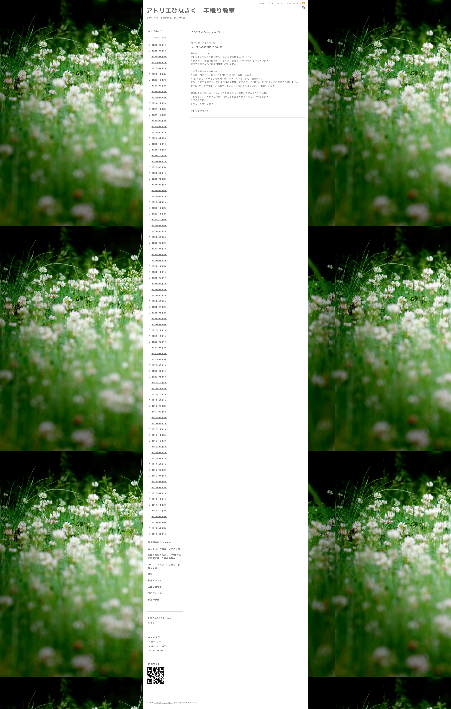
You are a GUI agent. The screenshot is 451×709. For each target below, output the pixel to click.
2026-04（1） (159, 50)
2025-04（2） (159, 91)
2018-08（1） (159, 452)
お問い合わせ (155, 586)
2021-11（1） (159, 272)
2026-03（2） (159, 56)
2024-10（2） (159, 114)
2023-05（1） (159, 184)
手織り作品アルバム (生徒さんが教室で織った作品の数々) (164, 557)
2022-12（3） (159, 208)
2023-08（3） (159, 167)
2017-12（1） (159, 499)
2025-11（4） (159, 74)
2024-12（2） (159, 103)
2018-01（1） (159, 493)
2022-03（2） (159, 254)
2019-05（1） (159, 411)
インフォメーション (158, 37)
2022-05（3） (159, 243)
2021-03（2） (159, 312)
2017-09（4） (159, 516)
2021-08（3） (159, 283)
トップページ (155, 31)
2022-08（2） (159, 231)
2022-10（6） (159, 219)
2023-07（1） (159, 173)
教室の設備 (153, 599)
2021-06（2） (159, 295)
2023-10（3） (159, 155)
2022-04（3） (159, 248)
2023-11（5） (159, 149)
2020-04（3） (159, 359)
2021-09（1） (159, 277)
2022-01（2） (159, 260)
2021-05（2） (159, 301)
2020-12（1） (159, 330)
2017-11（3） (159, 504)
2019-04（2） (159, 417)
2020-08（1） (159, 341)
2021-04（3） (159, 307)
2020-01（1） (159, 376)
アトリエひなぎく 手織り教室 (193, 10)
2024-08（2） (159, 126)
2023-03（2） (159, 196)
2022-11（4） (159, 213)
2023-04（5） (159, 190)
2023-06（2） (159, 178)
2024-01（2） (159, 138)
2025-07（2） (159, 85)
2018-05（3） (159, 470)
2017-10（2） (159, 510)
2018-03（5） (159, 481)
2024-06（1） (159, 132)
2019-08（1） (159, 400)
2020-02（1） (159, 371)
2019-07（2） (159, 406)
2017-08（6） (159, 522)
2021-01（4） (159, 324)
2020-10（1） (159, 336)
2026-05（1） (159, 45)
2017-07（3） (159, 528)
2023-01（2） (159, 202)
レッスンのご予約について (206, 47)
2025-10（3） (159, 80)
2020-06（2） (159, 347)
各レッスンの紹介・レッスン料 (164, 548)
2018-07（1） (159, 458)
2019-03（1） (159, 423)
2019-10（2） (159, 394)
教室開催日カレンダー (159, 542)
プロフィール (155, 593)
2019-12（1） (159, 382)
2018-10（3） (159, 440)
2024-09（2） (159, 120)
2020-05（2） (159, 353)
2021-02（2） (159, 318)
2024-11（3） (159, 109)
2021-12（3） (159, 266)
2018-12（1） (159, 429)
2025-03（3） (159, 97)
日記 (150, 574)
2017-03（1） (159, 534)
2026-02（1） (159, 62)
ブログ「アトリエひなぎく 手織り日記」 (164, 566)
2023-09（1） (159, 161)
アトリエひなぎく (163, 702)
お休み (151, 622)
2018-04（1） (159, 475)
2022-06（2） (159, 237)
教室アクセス (155, 580)
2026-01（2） (159, 68)
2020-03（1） (159, 365)
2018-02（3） (159, 487)
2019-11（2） (159, 388)
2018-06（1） (159, 464)
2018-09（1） (159, 446)
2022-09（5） (159, 225)
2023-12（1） (159, 144)
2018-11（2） (159, 435)
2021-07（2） (159, 289)
